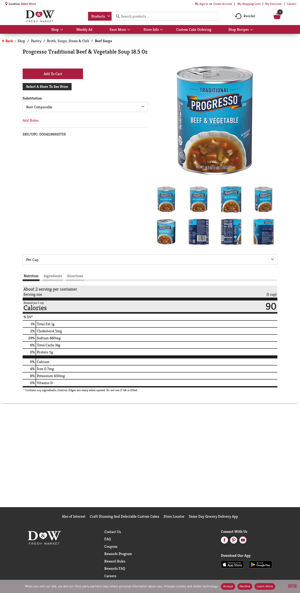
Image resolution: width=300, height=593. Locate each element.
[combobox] (100, 16)
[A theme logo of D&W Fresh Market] (40, 16)
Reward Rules (114, 561)
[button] (166, 199)
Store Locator (174, 516)
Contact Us (112, 531)
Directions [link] (75, 275)
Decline (245, 586)
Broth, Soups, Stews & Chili (68, 40)
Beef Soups (103, 40)
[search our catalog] (116, 16)
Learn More (265, 586)
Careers (291, 4)
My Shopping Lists (249, 4)
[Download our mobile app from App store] (232, 564)
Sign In (203, 4)
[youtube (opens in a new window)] (242, 541)
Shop (21, 40)
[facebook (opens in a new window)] (224, 541)
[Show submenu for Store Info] (161, 29)
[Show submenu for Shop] (61, 29)
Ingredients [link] (53, 275)
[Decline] (292, 586)
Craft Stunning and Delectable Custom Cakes (124, 516)
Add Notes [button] (31, 120)
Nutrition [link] (31, 275)
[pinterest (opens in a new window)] (233, 541)
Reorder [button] (249, 16)
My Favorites (273, 4)
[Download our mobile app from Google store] (260, 564)
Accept (228, 586)
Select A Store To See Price (47, 86)
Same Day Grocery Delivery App (213, 516)
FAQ (107, 539)
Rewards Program (118, 553)
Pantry (36, 40)
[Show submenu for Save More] (128, 29)
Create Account (222, 4)
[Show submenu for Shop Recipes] (251, 29)
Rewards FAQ (114, 568)
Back (9, 40)
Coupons (110, 546)
